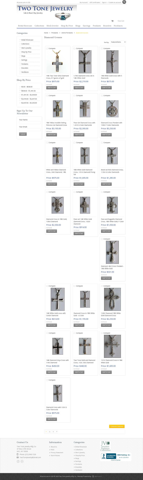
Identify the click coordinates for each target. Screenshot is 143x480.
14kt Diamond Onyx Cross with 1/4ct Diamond (57, 361)
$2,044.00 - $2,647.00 (29, 99)
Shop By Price (67, 26)
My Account (83, 2)
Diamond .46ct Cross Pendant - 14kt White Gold (112, 267)
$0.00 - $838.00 (26, 87)
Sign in (104, 2)
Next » (57, 432)
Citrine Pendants (67, 33)
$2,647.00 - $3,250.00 (29, 103)
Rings (77, 26)
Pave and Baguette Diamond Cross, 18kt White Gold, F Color (112, 220)
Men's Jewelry (52, 26)
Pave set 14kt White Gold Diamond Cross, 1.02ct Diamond (83, 221)
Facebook (18, 461)
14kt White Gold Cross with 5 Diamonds (111, 77)
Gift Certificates (94, 2)
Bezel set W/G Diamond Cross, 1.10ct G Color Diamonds (112, 171)
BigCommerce (97, 476)
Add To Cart (52, 88)
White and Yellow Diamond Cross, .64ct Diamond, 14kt (56, 171)
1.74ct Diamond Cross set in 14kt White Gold (84, 77)
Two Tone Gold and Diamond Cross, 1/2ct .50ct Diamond (84, 361)
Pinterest (22, 461)
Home (46, 33)
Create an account (115, 2)
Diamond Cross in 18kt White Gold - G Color (84, 314)
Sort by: (106, 42)
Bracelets (107, 26)
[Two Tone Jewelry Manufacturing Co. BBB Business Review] (115, 461)
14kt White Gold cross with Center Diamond (56, 314)
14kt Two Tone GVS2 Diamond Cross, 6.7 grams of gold (57, 77)
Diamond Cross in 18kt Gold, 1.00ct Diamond (56, 220)
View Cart (121, 21)
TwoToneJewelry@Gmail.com (30, 457)
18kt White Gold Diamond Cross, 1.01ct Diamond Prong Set (84, 172)
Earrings (86, 26)
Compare (52, 48)
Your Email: (23, 127)
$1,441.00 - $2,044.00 (29, 95)
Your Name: (23, 120)
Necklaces (118, 26)
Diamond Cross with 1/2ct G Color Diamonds (56, 408)
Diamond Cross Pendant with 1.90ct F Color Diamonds (111, 124)
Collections (39, 26)
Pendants (97, 26)
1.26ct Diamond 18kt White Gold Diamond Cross (111, 314)
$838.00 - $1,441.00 (28, 91)
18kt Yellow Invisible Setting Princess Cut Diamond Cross (56, 124)
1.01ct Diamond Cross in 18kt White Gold (111, 361)
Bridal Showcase (25, 26)
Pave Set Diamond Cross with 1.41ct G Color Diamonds (84, 124)
